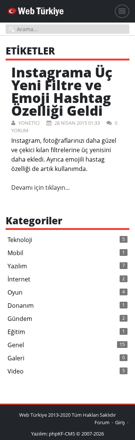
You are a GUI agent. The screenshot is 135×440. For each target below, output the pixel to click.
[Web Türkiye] (36, 12)
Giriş (120, 422)
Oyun (66, 292)
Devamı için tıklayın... (40, 187)
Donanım (66, 305)
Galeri (66, 358)
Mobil (66, 253)
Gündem (66, 319)
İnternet (66, 279)
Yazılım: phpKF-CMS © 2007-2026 (67, 433)
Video (66, 371)
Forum (102, 422)
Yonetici (28, 122)
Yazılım (66, 266)
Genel (66, 345)
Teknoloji (66, 240)
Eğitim (66, 332)
